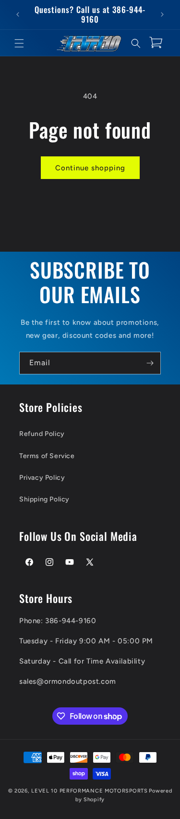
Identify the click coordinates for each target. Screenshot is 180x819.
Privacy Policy (42, 477)
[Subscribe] (149, 363)
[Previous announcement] (17, 14)
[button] (19, 43)
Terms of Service (47, 456)
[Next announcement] (162, 14)
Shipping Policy (44, 499)
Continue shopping (90, 168)
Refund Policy (42, 434)
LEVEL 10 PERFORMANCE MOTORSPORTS (89, 791)
